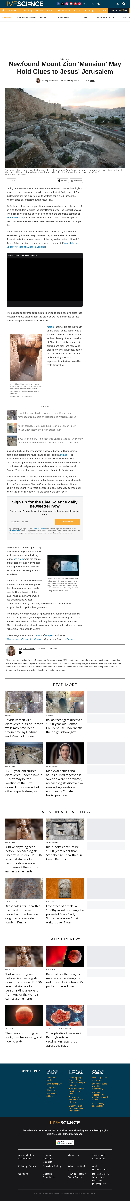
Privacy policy (27, 1166)
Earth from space (54, 1084)
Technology (89, 10)
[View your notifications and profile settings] (117, 3)
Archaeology (26, 10)
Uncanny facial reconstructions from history (76, 1108)
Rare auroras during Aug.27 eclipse (31, 17)
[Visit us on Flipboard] (75, 3)
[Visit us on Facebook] (58, 3)
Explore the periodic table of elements (76, 1099)
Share (13, 180)
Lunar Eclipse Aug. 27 (63, 17)
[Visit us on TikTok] (79, 3)
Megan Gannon (51, 80)
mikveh (63, 455)
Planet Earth (64, 10)
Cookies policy (52, 1166)
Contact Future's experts (48, 1158)
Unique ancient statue (105, 17)
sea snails (19, 559)
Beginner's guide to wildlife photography (99, 1086)
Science (50, 10)
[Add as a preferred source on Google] (65, 1142)
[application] (45, 279)
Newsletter (78, 180)
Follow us (64, 180)
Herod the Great (15, 217)
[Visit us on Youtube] (71, 3)
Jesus (51, 327)
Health (39, 10)
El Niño (84, 17)
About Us (73, 1155)
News (92, 80)
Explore (102, 10)
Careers (23, 1174)
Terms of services (39, 529)
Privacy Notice (14, 531)
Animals (12, 10)
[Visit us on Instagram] (66, 3)
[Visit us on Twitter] (62, 3)
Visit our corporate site (70, 1134)
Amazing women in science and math (76, 1091)
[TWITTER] (21, 652)
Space (77, 10)
